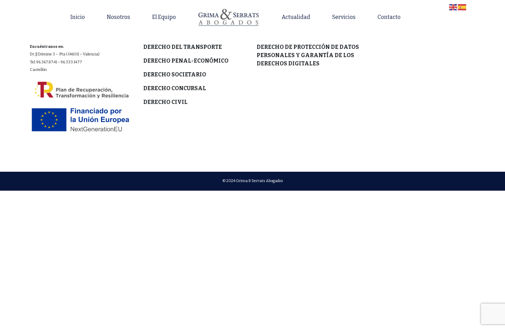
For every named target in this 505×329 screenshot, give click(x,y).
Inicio (77, 17)
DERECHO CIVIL (165, 102)
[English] (453, 6)
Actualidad (296, 17)
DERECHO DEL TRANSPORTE (182, 47)
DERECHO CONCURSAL (174, 88)
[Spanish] (462, 6)
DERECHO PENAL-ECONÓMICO (185, 60)
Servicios (344, 17)
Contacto (389, 17)
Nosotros (118, 17)
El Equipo (164, 17)
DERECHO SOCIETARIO (174, 74)
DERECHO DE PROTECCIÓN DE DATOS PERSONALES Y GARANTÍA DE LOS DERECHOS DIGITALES (308, 55)
